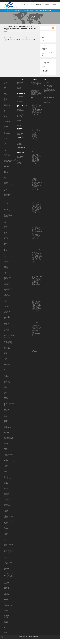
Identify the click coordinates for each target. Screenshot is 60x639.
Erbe (4, 244)
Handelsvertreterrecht (7, 311)
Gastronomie (6, 278)
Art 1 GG (5, 143)
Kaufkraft (49, 91)
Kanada (38, 237)
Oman (36, 229)
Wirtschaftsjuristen (6, 622)
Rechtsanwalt (6, 476)
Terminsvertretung (6, 533)
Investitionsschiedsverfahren (8, 354)
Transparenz (5, 540)
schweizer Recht (6, 511)
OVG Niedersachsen (6, 455)
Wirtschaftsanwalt (6, 621)
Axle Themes (42, 637)
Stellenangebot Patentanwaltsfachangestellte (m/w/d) (36, 333)
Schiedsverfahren (46, 98)
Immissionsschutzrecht (7, 323)
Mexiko (41, 239)
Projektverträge (6, 472)
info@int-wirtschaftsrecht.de (37, 4)
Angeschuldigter (6, 128)
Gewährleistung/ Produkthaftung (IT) (36, 192)
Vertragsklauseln (6, 589)
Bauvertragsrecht (6, 176)
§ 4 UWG (5, 93)
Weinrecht (5, 606)
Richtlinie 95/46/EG (7, 40)
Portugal (33, 205)
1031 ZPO (5, 103)
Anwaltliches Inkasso (20, 82)
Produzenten (5, 471)
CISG (4, 201)
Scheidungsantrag (6, 493)
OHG (4, 444)
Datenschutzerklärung (37, 275)
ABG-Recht (39, 278)
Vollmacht (37, 277)
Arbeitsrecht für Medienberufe (8, 137)
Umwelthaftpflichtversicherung (8, 544)
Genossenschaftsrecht (7, 283)
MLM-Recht (33, 302)
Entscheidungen (6, 243)
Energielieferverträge (7, 239)
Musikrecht (5, 426)
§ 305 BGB (5, 88)
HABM (5, 305)
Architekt (5, 139)
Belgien (33, 164)
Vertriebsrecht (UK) (34, 187)
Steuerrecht (5, 523)
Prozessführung (34, 307)
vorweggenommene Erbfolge (8, 605)
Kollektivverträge (6, 374)
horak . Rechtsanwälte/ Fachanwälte (22, 132)
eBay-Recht (5, 222)
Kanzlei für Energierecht (7, 364)
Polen (32, 203)
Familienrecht (19, 87)
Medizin (5, 415)
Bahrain (33, 225)
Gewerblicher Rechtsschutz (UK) (36, 185)
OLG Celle (5, 448)
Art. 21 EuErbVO (6, 150)
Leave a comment (7, 44)
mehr (34, 37)
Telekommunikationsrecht (35, 309)
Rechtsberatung (6, 481)
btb (4, 190)
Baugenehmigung (6, 165)
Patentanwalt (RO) (34, 206)
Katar (39, 227)
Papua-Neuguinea (38, 249)
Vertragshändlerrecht (7, 588)
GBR (4, 279)
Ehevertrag (5, 232)
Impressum (5, 325)
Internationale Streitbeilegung (8, 341)
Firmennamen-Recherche (20, 156)
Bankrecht (5, 162)
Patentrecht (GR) (39, 181)
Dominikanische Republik (35, 262)
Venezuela (40, 256)
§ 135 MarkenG (6, 83)
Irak (35, 225)
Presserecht (5, 466)
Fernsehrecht (6, 272)
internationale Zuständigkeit (8, 342)
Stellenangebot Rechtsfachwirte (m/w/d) (36, 345)
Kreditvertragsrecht (6, 376)
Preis (52, 94)
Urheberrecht (6, 557)
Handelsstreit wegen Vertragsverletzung (9, 310)
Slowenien (33, 213)
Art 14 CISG (5, 145)
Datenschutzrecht (21, 39)
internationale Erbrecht (7, 337)
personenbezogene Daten (32, 39)
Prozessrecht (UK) (34, 186)
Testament (5, 534)
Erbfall (5, 245)
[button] (2, 637)
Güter (45, 90)
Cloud (4, 202)
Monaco (37, 199)
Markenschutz (6, 411)
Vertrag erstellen (6, 583)
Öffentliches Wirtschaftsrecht (36, 303)
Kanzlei (37, 10)
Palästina (39, 229)
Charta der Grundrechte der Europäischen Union (12, 39)
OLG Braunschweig (6, 445)
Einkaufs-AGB (6, 233)
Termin (50, 98)
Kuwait (38, 228)
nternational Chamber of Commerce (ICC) (10, 442)
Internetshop (5, 353)
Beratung (46, 88)
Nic (4, 439)
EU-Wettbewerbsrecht (7, 261)
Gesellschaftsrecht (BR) (35, 252)
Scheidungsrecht (6, 495)
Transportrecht (34, 310)
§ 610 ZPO (5, 99)
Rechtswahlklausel (6, 484)
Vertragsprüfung (6, 594)
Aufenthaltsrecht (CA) (35, 238)
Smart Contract (6, 518)
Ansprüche (5, 131)
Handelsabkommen (6, 306)
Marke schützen (19, 115)
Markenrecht (5, 410)
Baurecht (5, 171)
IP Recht (18, 111)
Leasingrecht (6, 387)
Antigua (33, 258)
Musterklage (5, 428)
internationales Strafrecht (7, 348)
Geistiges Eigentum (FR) (35, 177)
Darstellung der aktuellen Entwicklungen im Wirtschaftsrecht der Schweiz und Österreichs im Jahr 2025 (36, 93)
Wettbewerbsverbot (6, 615)
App (4, 134)
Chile (32, 254)
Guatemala (33, 264)
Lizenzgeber (5, 397)
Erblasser (5, 248)
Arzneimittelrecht (6, 154)
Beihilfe (5, 178)
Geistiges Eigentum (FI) (35, 179)
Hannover (5, 313)
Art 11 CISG (5, 144)
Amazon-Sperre (6, 126)
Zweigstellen (5, 632)
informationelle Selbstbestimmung (8, 330)
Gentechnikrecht (6, 284)
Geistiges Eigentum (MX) (35, 240)
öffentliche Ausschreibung (7, 443)
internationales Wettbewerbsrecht (8, 349)
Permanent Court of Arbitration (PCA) (9, 461)
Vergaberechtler (19, 144)
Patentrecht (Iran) (34, 226)
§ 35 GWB (5, 89)
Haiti (36, 264)
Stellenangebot (6, 522)
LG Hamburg (5, 392)
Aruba (36, 258)
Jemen (32, 227)
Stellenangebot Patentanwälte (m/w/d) (36, 331)
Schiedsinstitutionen (7, 500)
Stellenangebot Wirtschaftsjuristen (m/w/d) (36, 350)
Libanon (33, 229)
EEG (4, 227)
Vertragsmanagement (7, 592)
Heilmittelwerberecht (7, 317)
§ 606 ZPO (5, 98)
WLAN (5, 626)
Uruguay (36, 256)
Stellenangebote (37, 323)
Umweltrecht (5, 545)
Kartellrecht (19, 125)
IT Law (18, 158)
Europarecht (26, 39)
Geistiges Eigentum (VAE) (35, 236)
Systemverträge (6, 528)
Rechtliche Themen (10, 10)
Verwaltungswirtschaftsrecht (8, 600)
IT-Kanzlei (5, 358)
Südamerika (33, 250)
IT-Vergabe (5, 360)
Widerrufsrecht (6, 617)
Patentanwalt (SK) (38, 212)
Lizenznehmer (6, 398)
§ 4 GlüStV (5, 92)
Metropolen (5, 421)
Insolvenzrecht (19, 157)
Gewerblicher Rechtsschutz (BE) (36, 165)
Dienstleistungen (51, 88)
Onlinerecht (5, 450)
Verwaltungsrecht (6, 599)
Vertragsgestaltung (6, 587)
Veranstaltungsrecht (34, 312)
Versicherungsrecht (6, 582)
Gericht (5, 285)
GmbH (5, 299)
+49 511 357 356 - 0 (26, 4)
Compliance (38, 284)
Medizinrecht (19, 88)
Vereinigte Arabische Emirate (36, 235)
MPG (4, 425)
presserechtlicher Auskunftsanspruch (9, 467)
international (51, 90)
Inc (4, 328)
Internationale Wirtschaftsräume (28, 10)
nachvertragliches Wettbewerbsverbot (9, 437)
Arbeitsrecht (33, 280)
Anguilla (38, 257)
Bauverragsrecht (6, 173)
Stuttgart (33, 323)
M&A (4, 405)
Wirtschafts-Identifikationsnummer (9, 620)
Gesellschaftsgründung (7, 289)
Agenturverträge (6, 117)
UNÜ (4, 556)
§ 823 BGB (5, 100)
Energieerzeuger (6, 238)
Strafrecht (5, 527)
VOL (4, 604)
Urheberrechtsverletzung (35, 311)
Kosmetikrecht (34, 298)
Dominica (37, 261)
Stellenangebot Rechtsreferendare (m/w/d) (36, 348)
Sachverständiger (6, 489)
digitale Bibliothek (6, 216)
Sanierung (38, 307)
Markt (49, 92)
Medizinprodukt (6, 416)
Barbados (33, 259)
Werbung (46, 101)
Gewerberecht (6, 294)
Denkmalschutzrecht (7, 210)
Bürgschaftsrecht (6, 195)
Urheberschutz (6, 558)
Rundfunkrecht (6, 488)
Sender (5, 515)
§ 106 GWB (5, 82)
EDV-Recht (5, 226)
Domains (5, 221)
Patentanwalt (33, 304)
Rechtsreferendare (6, 483)
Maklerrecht (33, 300)
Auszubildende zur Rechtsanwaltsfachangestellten (11, 160)
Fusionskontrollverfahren (7, 277)
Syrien (32, 233)
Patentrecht (38, 304)
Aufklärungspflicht (6, 156)
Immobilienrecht (6, 324)
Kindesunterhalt (6, 371)
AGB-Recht (5, 115)
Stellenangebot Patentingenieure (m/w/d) (36, 336)
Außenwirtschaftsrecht (35, 282)
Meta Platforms (6, 420)
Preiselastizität (6, 465)
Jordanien (36, 227)
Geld (50, 89)
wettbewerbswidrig (6, 616)
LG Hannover (6, 393)
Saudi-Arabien (33, 230)
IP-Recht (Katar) (34, 228)
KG (4, 370)
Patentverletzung (34, 305)
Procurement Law (19, 142)
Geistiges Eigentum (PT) (35, 180)
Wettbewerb (5, 611)
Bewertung (5, 183)
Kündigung (5, 380)
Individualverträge (6, 329)
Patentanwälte (6, 456)
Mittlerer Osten (34, 224)
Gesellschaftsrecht (6, 290)
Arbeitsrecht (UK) (39, 182)
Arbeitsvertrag (6, 138)
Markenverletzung (34, 301)
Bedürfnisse (50, 86)
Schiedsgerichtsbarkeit (7, 499)
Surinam (33, 256)
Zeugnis (5, 628)
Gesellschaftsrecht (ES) (35, 215)
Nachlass (5, 433)
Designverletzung (34, 286)
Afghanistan (38, 224)
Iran (38, 225)
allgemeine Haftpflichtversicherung (9, 121)
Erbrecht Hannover (6, 250)
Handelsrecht (6, 307)
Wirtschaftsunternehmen (47, 103)
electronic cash (6, 237)
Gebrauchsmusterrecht (7, 282)
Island (38, 188)
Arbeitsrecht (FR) (34, 176)
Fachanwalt (5, 266)
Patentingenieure (6, 459)
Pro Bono (33, 306)
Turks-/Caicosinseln (34, 273)
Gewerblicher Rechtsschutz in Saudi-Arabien (37, 232)
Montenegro (33, 200)
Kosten (43, 37)
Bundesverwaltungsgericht (7, 194)
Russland (39, 206)
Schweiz (33, 209)
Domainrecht (5, 220)
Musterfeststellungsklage (7, 427)
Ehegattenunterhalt (6, 231)
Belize (36, 259)
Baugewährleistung (6, 166)
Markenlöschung (6, 409)
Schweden (33, 208)
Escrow (5, 254)
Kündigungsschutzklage (7, 382)
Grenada (37, 263)
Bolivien (33, 251)
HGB (4, 318)
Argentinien (37, 250)
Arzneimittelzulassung (7, 155)
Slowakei (33, 212)
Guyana (39, 254)
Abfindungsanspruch (7, 105)
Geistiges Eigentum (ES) (35, 214)
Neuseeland (33, 249)
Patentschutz (6, 460)
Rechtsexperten (52, 97)
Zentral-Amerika (34, 257)
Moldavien (33, 199)
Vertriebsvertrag (6, 595)
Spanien (37, 213)
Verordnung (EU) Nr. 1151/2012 (8, 576)
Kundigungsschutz (6, 381)
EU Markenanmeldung (20, 110)
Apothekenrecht (38, 279)
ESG (4, 255)
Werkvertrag (5, 609)
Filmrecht (5, 273)
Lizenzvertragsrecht (6, 402)
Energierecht (33, 288)
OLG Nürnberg (6, 449)
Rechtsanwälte (6, 477)
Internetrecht (6, 352)
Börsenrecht (5, 189)
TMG (4, 539)
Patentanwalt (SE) (38, 208)
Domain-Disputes (34, 287)
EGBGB (5, 228)
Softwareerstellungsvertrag (8, 521)
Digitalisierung (6, 217)
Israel (38, 226)
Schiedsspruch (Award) (7, 505)
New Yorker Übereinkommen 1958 (8, 438)
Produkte (54, 94)
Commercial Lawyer (20, 101)
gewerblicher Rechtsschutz (7, 295)
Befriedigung (54, 86)
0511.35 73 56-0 (45, 70)
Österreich (33, 201)
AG (4, 110)
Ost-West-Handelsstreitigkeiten (8, 453)
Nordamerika (33, 237)
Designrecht (39, 285)
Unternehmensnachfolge (7, 552)
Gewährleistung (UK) (34, 184)
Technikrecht (5, 529)
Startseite (20, 636)
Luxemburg (33, 166)
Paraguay (37, 255)
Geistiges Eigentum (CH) (35, 210)
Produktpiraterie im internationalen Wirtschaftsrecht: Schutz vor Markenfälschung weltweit (36, 90)
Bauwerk (5, 177)
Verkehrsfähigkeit (6, 568)
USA (40, 240)
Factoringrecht (6, 268)
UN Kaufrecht (6, 546)
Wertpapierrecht (6, 610)
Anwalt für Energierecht (7, 133)
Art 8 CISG (5, 149)
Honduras (40, 264)
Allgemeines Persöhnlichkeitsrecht (8, 123)
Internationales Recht (18, 10)
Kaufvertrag (5, 369)
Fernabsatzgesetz (6, 271)
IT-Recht (5, 359)
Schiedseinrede (6, 498)
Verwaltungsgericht (6, 598)
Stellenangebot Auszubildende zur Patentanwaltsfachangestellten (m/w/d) (36, 325)
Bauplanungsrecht (6, 170)
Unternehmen (53, 98)
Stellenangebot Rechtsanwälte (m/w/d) (36, 338)
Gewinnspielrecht (6, 296)
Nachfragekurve (6, 431)
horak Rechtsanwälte (14, 33)
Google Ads (5, 301)
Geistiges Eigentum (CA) (35, 239)
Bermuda (40, 259)
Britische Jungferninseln (35, 260)
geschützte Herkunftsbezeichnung (8, 288)
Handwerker (5, 312)
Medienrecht (5, 414)
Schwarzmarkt (6, 510)
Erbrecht (5, 249)
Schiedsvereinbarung (7, 506)
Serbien (39, 211)
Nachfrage (46, 94)
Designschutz (19, 109)
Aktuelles (49, 10)
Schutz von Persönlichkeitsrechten (9, 509)
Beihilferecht (33, 284)
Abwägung (5, 109)
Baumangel (5, 167)
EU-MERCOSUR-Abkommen (8, 260)
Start (4, 10)
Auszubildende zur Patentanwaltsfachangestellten (11, 159)
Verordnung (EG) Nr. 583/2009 (8, 575)
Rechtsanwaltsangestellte (7, 478)
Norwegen (37, 200)
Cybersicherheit (6, 208)
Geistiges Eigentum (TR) (35, 234)
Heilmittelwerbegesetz (7, 316)
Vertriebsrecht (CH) (34, 211)
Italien (32, 189)
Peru (40, 255)
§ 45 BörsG (5, 94)
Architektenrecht (38, 280)
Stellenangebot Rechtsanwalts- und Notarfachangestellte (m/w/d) (37, 340)
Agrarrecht (33, 279)
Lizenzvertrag (6, 399)
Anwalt (5, 132)
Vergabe (5, 564)
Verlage (5, 569)
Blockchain (5, 188)
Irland (39, 187)
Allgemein (5, 120)
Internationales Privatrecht (7, 346)
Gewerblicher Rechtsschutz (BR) (36, 253)
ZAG (4, 627)
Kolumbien (33, 255)
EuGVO (5, 262)
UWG (4, 561)
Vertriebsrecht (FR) (34, 178)
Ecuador (35, 254)
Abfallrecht (5, 104)
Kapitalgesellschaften (7, 365)
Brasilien (36, 251)
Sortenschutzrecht (34, 308)
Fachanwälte (6, 267)
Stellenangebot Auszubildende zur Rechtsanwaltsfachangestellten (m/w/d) (36, 328)
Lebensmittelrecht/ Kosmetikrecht (22, 114)
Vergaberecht (19, 143)
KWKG (5, 386)
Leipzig (37, 322)
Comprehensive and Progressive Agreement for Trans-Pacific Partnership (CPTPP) (9, 204)
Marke (52, 91)
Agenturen (5, 116)
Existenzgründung (34, 289)
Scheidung (5, 492)
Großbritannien (34, 182)
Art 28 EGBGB (6, 148)
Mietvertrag (5, 422)
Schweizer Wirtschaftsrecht (8, 512)
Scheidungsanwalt (6, 494)
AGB (43, 40)
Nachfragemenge (6, 432)
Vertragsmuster (6, 593)
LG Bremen (5, 391)
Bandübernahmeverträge (7, 161)
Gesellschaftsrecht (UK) (35, 183)
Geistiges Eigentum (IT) (35, 190)
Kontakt (43, 39)
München (40, 322)
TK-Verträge (5, 538)
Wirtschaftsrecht (6, 623)
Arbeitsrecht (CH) (37, 209)
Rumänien (36, 205)
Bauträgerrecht (6, 172)
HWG (4, 322)
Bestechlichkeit (6, 182)
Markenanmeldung (20, 116)
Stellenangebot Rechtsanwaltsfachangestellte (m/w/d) (36, 343)
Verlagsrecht (5, 570)
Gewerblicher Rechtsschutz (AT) (36, 202)
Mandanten (33, 277)
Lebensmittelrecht (6, 388)
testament (5, 535)
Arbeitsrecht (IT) (37, 189)
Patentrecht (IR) (34, 188)
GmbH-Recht (5, 300)
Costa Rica (33, 261)
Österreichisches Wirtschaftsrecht (8, 454)
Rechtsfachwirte (6, 482)
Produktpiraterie (6, 470)
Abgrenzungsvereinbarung (7, 106)
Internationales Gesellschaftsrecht (9, 343)
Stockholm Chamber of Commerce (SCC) (9, 524)
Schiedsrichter (6, 504)
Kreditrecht (5, 375)
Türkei (35, 233)
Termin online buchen (43, 10)
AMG (4, 127)
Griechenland (33, 181)
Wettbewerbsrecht (6, 612)
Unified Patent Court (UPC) (7, 549)
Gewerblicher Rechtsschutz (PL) (36, 204)
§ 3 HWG (5, 87)
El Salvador (33, 263)
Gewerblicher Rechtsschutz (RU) (36, 207)
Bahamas (39, 258)
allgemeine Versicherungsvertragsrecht (9, 122)
